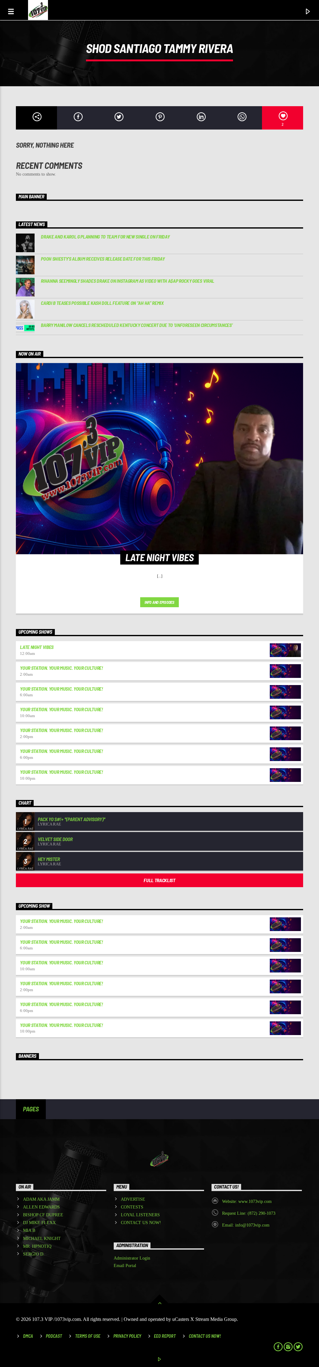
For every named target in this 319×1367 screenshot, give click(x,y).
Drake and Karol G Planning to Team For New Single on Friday (105, 236)
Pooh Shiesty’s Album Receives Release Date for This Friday (102, 259)
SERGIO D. (34, 1254)
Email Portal (125, 1265)
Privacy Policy (127, 1336)
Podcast (54, 1336)
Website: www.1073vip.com (247, 1201)
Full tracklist (159, 880)
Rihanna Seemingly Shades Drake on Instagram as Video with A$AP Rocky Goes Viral (127, 281)
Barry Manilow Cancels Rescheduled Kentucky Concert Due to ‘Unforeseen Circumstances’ (136, 325)
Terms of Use (87, 1336)
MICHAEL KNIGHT (42, 1238)
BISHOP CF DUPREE (43, 1215)
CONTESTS (132, 1207)
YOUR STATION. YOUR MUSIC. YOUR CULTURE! (61, 668)
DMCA (28, 1336)
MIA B (29, 1230)
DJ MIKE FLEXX (39, 1222)
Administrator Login (132, 1258)
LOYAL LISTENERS (140, 1215)
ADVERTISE (133, 1199)
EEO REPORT (165, 1336)
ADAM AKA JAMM (41, 1199)
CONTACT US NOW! (141, 1222)
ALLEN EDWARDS (41, 1207)
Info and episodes (159, 602)
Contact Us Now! (205, 1336)
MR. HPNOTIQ (37, 1246)
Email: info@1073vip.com (245, 1225)
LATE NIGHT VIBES (37, 647)
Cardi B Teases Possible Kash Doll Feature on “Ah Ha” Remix (102, 303)
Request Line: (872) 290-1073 (248, 1213)
